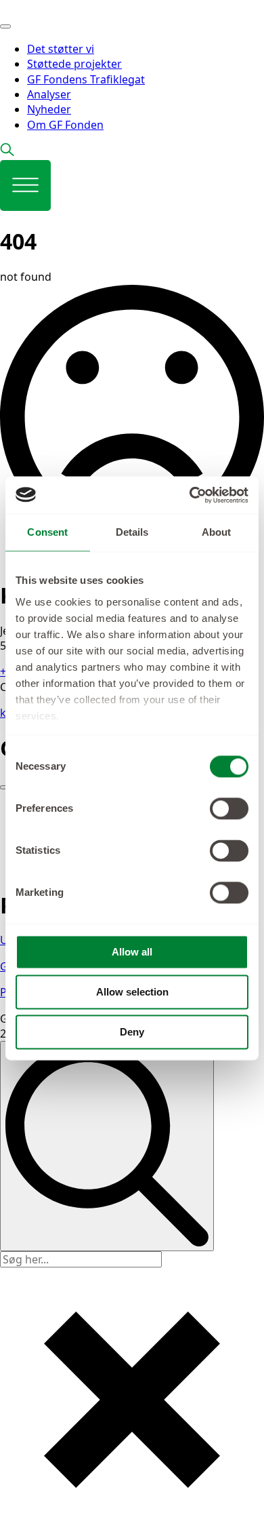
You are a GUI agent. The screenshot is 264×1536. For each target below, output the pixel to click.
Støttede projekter (74, 63)
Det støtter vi (60, 48)
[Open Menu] (5, 26)
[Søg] (7, 151)
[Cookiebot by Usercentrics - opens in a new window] (189, 495)
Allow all (132, 952)
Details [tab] (132, 532)
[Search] (107, 1146)
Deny (132, 1032)
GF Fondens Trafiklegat (86, 79)
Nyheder (49, 109)
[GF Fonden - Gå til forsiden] (57, 7)
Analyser (49, 94)
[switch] (229, 808)
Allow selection (132, 992)
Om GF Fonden (65, 124)
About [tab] (217, 532)
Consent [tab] (47, 532)
